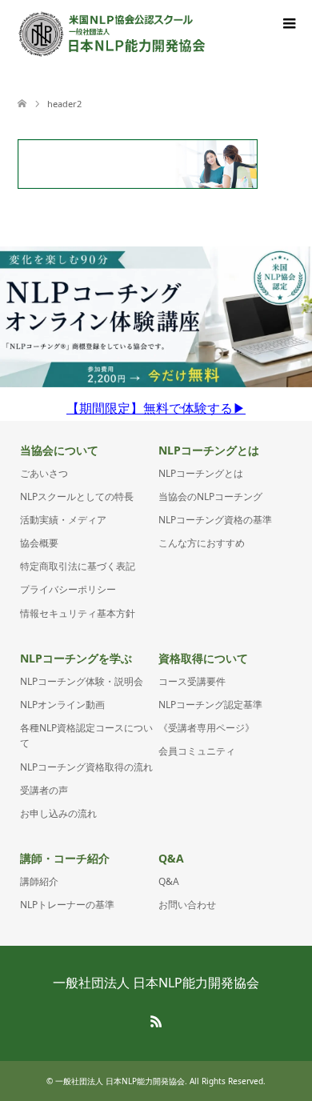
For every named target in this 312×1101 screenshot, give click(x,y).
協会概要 (39, 543)
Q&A (168, 881)
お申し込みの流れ (58, 813)
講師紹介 (39, 881)
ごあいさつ (44, 473)
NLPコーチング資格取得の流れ (86, 767)
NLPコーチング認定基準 (210, 704)
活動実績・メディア (63, 519)
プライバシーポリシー (68, 589)
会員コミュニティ (196, 751)
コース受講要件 (192, 681)
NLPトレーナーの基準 (67, 904)
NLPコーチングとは (200, 473)
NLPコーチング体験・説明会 (81, 681)
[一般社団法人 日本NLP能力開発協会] (112, 34)
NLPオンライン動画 (62, 704)
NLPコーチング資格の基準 (215, 519)
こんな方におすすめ (201, 543)
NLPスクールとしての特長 (77, 496)
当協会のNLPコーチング (210, 496)
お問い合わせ (187, 904)
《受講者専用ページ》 (206, 728)
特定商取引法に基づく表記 (77, 566)
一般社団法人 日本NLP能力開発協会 (156, 982)
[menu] (288, 24)
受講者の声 (44, 790)
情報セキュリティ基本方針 (77, 613)
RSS (156, 1020)
